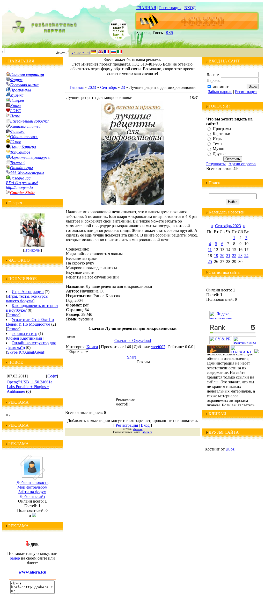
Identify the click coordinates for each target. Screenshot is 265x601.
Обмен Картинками (24, 338)
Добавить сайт (32, 496)
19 (216, 255)
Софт (52, 376)
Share (131, 357)
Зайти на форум (32, 492)
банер (15, 558)
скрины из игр (24, 333)
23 (123, 87)
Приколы (32, 250)
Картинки (221, 134)
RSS (169, 32)
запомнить (221, 86)
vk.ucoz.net (80, 52)
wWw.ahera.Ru (32, 572)
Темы (217, 143)
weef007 (158, 347)
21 (228, 255)
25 (210, 261)
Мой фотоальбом (32, 487)
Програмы (222, 128)
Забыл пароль (220, 91)
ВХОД (190, 7)
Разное (13, 315)
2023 (92, 87)
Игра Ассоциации (28, 291)
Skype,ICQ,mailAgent (25, 352)
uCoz (230, 449)
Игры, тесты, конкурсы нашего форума (27, 298)
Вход (145, 425)
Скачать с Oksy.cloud (132, 340)
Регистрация (170, 7)
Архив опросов (242, 164)
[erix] (256, 352)
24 (246, 255)
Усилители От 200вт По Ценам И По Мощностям (30, 321)
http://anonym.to (19, 187)
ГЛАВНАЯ (146, 7)
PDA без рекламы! (22, 183)
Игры (218, 139)
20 (222, 255)
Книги (92, 347)
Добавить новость (32, 482)
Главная (77, 87)
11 (210, 249)
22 (234, 255)
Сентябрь (108, 87)
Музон (218, 149)
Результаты (216, 164)
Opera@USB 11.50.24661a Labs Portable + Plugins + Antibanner (29, 386)
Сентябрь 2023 (228, 226)
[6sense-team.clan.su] (218, 352)
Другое (219, 154)
